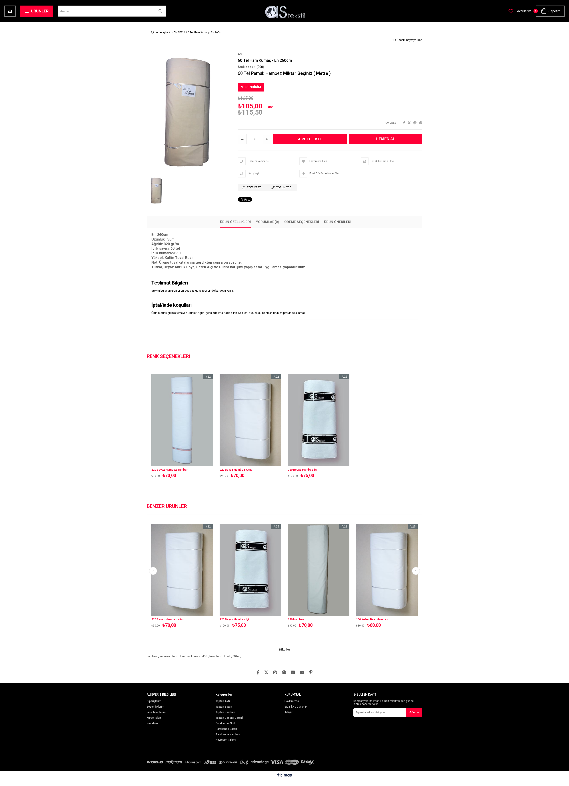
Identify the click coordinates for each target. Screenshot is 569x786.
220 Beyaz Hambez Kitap (236, 469)
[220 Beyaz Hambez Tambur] (182, 420)
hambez (152, 656)
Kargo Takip (154, 717)
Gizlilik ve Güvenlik (295, 706)
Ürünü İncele (197, 426)
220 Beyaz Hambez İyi (302, 469)
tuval (227, 656)
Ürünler (39, 11)
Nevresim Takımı (226, 739)
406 (204, 656)
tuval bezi (215, 656)
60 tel (235, 656)
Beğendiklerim (155, 706)
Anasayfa (10, 11)
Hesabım (152, 723)
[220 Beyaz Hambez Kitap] (250, 420)
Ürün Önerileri (337, 222)
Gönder (414, 712)
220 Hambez (296, 619)
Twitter (409, 123)
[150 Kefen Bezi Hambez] (387, 570)
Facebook (404, 123)
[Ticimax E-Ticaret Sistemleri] (285, 775)
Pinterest (415, 123)
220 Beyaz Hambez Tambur (169, 469)
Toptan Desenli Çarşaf (229, 717)
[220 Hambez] (318, 570)
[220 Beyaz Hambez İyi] (318, 420)
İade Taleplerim (156, 712)
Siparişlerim (154, 701)
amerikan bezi (169, 656)
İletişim (288, 712)
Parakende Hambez (228, 734)
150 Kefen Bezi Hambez (372, 619)
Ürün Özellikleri (235, 222)
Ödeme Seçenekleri (301, 222)
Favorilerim (523, 11)
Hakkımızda (291, 701)
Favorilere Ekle (182, 426)
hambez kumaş (190, 656)
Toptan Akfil (223, 701)
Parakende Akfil (225, 723)
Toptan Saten (224, 706)
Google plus (420, 123)
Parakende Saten (226, 729)
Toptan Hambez (225, 712)
